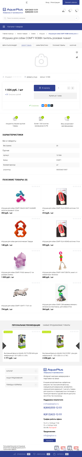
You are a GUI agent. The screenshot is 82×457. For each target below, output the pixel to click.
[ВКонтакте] (43, 105)
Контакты (49, 440)
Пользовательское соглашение (14, 446)
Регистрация (55, 2)
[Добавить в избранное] (77, 52)
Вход (47, 2)
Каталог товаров (15, 27)
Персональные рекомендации (26, 325)
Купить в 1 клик (55, 96)
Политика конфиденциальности (14, 448)
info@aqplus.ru (50, 435)
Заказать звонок (71, 2)
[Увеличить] (41, 60)
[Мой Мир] (49, 105)
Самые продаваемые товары (56, 325)
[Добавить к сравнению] (77, 57)
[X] (52, 105)
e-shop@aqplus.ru (51, 404)
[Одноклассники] (46, 105)
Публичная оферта (9, 449)
